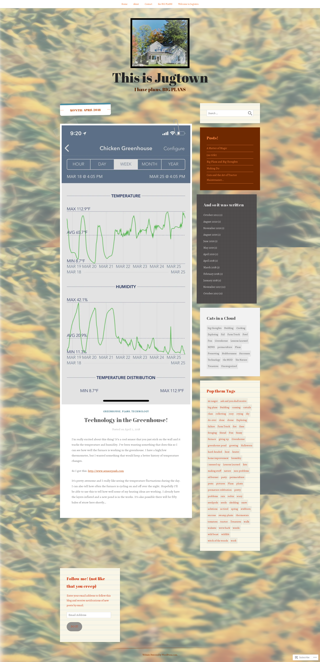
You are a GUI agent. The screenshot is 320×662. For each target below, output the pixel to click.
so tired (224, 509)
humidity (236, 458)
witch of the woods (218, 540)
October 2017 (210, 293)
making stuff (214, 470)
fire (234, 426)
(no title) (212, 155)
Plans (126, 411)
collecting (221, 413)
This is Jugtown (160, 77)
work (233, 540)
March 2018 (209, 267)
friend (223, 432)
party (224, 477)
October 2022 (211, 215)
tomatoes (213, 521)
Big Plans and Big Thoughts (222, 162)
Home (125, 4)
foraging (212, 432)
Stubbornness (229, 353)
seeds (224, 502)
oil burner (213, 477)
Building (229, 328)
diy (247, 413)
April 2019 (208, 254)
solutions (213, 509)
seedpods (213, 502)
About (136, 4)
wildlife (225, 534)
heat (227, 451)
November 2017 (212, 287)
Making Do (213, 168)
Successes (244, 353)
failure (211, 426)
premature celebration (220, 490)
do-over (212, 420)
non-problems (241, 470)
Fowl (245, 334)
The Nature (241, 359)
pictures (220, 483)
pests (210, 483)
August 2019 (210, 235)
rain (223, 496)
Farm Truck (234, 334)
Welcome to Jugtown (188, 4)
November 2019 (212, 228)
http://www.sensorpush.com (106, 471)
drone (230, 420)
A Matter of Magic (217, 148)
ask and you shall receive (233, 401)
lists (245, 464)
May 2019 (208, 248)
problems (213, 496)
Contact (148, 4)
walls (246, 521)
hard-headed (215, 451)
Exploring (213, 334)
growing (233, 445)
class (210, 413)
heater (235, 451)
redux (231, 496)
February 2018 (211, 274)
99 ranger (213, 401)
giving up (224, 439)
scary (239, 496)
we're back (224, 528)
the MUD (228, 359)
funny (239, 432)
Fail (223, 334)
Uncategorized (229, 366)
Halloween (246, 445)
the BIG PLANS (165, 4)
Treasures (213, 366)
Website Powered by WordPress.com (159, 654)
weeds (236, 528)
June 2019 (208, 241)
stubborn (245, 509)
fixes (241, 426)
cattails (247, 407)
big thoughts (215, 328)
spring (234, 509)
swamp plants (226, 515)
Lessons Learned (239, 340)
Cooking (240, 328)
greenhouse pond (217, 445)
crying (239, 413)
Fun (210, 340)
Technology (140, 411)
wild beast (213, 534)
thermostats (242, 515)
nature (227, 470)
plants (239, 483)
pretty (237, 490)
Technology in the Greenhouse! (126, 420)
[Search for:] (230, 113)
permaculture (225, 347)
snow (244, 502)
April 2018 (208, 261)
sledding (234, 502)
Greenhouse (112, 411)
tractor (224, 521)
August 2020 (210, 222)
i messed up (214, 464)
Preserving (213, 353)
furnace (212, 439)
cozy (231, 413)
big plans (212, 407)
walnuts (212, 528)
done (221, 420)
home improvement (218, 458)
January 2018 (210, 280)
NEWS (211, 347)
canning (236, 407)
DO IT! (74, 626)
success (212, 515)
